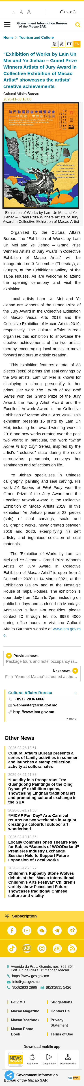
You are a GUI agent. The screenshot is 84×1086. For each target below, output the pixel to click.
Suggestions (61, 1002)
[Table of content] (6, 24)
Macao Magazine (25, 1011)
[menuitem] (42, 692)
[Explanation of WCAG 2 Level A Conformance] (74, 1078)
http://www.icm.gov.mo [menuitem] (33, 712)
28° (71, 11)
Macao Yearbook (25, 1020)
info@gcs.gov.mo (26, 982)
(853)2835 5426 (58, 987)
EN (77, 44)
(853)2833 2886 (24, 987)
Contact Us (60, 1011)
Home (8, 37)
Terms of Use (62, 1034)
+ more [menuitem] (72, 718)
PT (69, 44)
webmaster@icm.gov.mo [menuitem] (35, 705)
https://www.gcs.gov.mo (30, 976)
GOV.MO (18, 1002)
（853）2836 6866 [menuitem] (28, 699)
